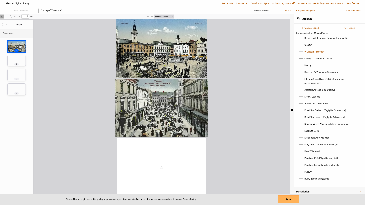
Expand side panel (306, 10)
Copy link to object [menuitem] (260, 3)
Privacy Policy (189, 199)
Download (240, 3)
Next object (349, 28)
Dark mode (227, 3)
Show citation (304, 3)
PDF (287, 10)
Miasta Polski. (321, 33)
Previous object (311, 28)
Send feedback (354, 3)
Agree (288, 199)
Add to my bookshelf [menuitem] (285, 3)
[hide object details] (292, 109)
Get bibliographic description (327, 3)
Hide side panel (353, 10)
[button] (329, 18)
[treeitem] (329, 38)
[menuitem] (326, 38)
